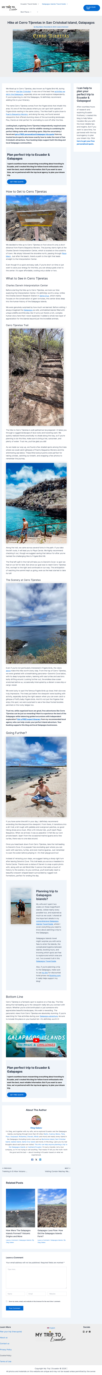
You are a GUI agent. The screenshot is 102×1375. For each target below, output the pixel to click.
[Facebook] (32, 1160)
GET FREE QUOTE (17, 182)
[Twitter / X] (36, 1160)
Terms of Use (5, 1361)
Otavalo (30, 1137)
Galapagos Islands (25, 1240)
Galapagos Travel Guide (46, 961)
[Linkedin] (40, 1160)
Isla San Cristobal (23, 91)
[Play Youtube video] (36, 1040)
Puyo (8, 1137)
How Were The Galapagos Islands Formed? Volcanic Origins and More (18, 1233)
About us (3, 1338)
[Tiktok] (87, 1332)
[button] (38, 4)
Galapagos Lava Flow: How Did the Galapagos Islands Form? (50, 1233)
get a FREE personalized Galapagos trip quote (34, 134)
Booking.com (55, 975)
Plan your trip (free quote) (11, 1332)
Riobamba (22, 1137)
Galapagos (28, 310)
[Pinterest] (90, 1332)
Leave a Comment (62, 27)
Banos (58, 1134)
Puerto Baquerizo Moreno (17, 114)
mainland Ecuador (35, 1147)
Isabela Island (16, 1142)
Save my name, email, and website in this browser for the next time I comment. (35, 1301)
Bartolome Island (48, 1139)
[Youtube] (84, 1332)
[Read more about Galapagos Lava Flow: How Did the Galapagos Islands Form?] (52, 1208)
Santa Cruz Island (28, 1142)
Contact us (4, 1343)
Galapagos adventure (49, 1016)
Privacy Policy (6, 1350)
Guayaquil (14, 1137)
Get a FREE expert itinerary (29, 719)
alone (8, 671)
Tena (63, 1134)
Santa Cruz (44, 296)
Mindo (36, 1137)
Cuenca (52, 1134)
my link (45, 973)
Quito (46, 1134)
